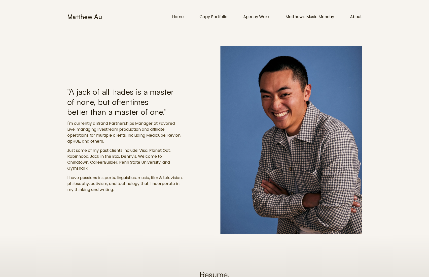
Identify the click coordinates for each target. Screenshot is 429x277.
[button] (125, 140)
